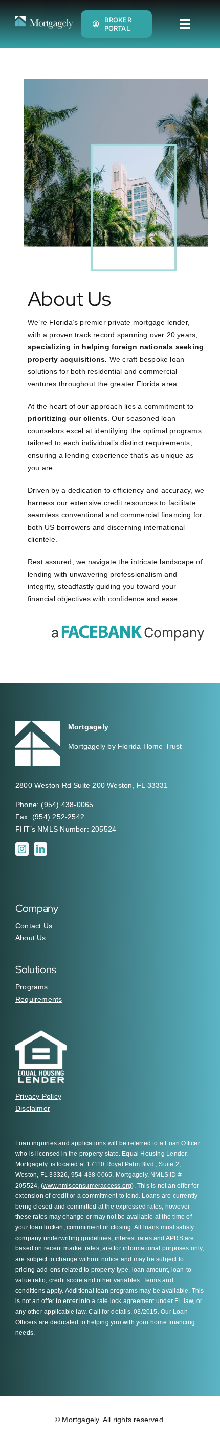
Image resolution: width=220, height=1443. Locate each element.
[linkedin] (40, 849)
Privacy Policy (38, 1096)
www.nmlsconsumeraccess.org (87, 1185)
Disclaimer (32, 1108)
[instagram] (22, 849)
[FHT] (44, 19)
